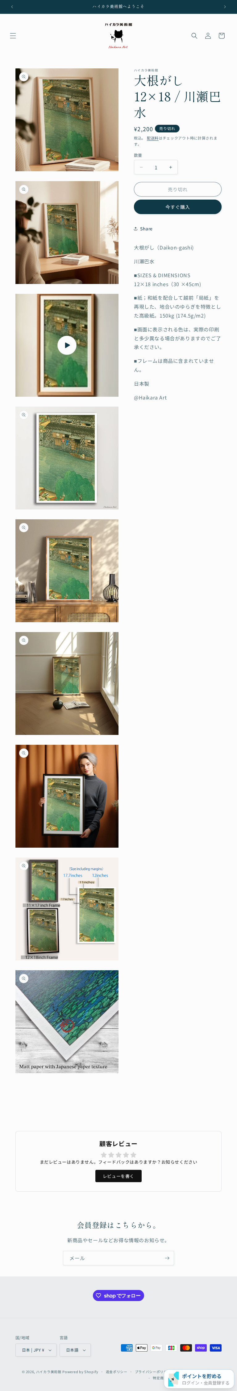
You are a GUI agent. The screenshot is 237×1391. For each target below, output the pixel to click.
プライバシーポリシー (153, 1371)
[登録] (167, 1258)
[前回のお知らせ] (12, 7)
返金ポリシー (116, 1371)
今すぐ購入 (177, 207)
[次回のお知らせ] (225, 7)
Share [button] (146, 228)
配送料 (153, 137)
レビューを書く (118, 1176)
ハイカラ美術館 (48, 1371)
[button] (13, 36)
